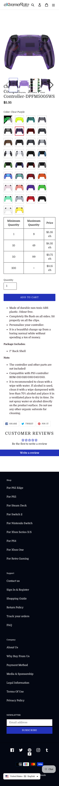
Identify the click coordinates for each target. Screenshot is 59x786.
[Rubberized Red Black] (30, 165)
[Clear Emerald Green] (30, 119)
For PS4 (11, 541)
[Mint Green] (8, 198)
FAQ (9, 625)
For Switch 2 (14, 514)
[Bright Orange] (42, 176)
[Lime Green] (42, 187)
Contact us (13, 580)
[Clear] (42, 119)
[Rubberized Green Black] (8, 165)
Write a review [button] (29, 452)
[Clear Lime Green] (19, 119)
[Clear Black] (8, 131)
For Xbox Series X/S (19, 532)
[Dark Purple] (30, 187)
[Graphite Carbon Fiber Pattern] (42, 131)
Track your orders (18, 616)
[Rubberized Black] (19, 142)
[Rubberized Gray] (19, 153)
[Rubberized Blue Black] (42, 153)
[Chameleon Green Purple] (19, 176)
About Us (12, 647)
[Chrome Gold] (19, 210)
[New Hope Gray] (19, 198)
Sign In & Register (18, 589)
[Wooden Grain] (8, 142)
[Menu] (53, 5)
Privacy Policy (15, 700)
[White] (8, 210)
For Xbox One (15, 549)
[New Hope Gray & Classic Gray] (42, 142)
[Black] (42, 198)
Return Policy (15, 607)
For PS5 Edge (15, 487)
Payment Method (17, 665)
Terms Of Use (15, 691)
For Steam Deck (17, 505)
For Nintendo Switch (19, 523)
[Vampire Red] (30, 176)
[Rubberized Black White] (8, 153)
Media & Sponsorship (20, 673)
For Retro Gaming (18, 558)
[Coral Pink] (19, 187)
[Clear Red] (30, 131)
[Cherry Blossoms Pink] (8, 187)
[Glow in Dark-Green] (8, 119)
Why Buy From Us (18, 656)
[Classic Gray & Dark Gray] (30, 142)
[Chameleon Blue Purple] (8, 176)
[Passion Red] (30, 198)
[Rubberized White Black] (42, 165)
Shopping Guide (17, 598)
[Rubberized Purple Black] (19, 165)
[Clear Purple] (19, 131)
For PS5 (11, 496)
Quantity (8, 280)
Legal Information (18, 682)
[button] (51, 85)
